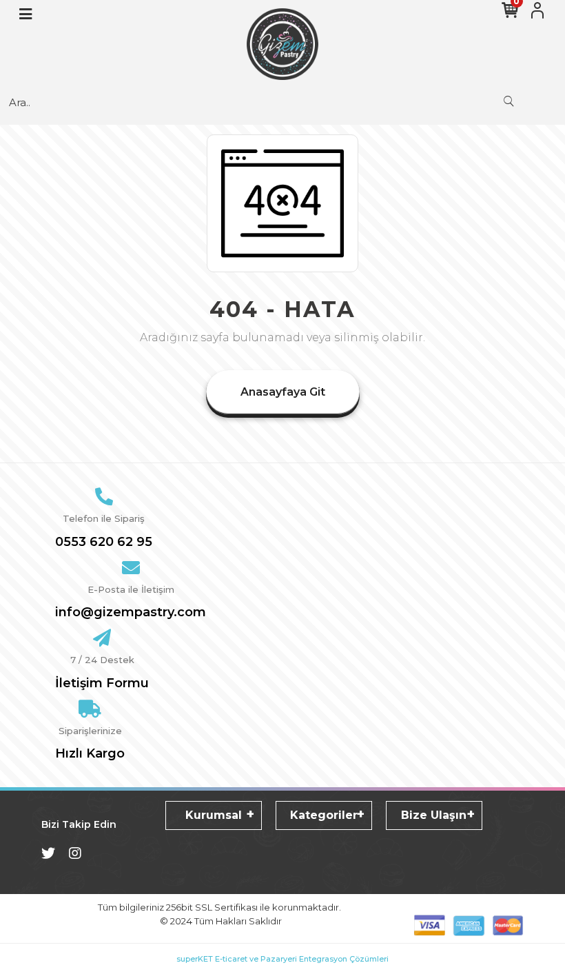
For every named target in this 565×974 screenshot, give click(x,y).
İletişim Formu (102, 683)
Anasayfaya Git (282, 391)
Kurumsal (213, 815)
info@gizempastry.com (130, 612)
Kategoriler (324, 815)
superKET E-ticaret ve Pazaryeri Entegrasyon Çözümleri (282, 959)
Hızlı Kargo (90, 753)
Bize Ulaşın (433, 815)
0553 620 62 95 (103, 541)
